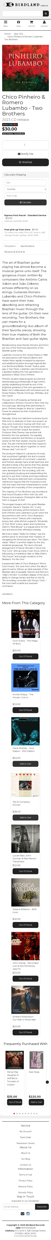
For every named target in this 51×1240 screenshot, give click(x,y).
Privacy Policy (25, 1180)
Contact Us (25, 1165)
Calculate (26, 202)
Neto (35, 1236)
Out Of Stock (25, 656)
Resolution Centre (26, 1143)
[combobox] (22, 13)
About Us (25, 1153)
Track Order (25, 1137)
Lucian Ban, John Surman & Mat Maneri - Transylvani (25, 858)
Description (10, 246)
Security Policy (25, 1192)
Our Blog (25, 1159)
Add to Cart (25, 764)
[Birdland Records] (25, 3)
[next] (47, 1082)
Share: (5, 124)
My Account (26, 1131)
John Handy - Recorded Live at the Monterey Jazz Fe (25, 966)
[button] (21, 1053)
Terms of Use (25, 1174)
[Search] (46, 13)
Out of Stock (15, 1102)
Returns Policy (25, 1186)
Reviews (8, 252)
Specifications (27, 246)
